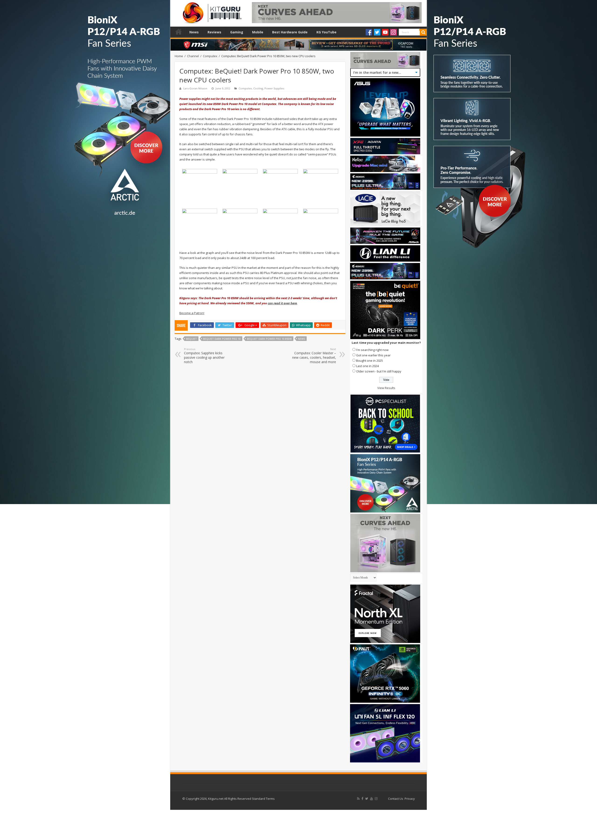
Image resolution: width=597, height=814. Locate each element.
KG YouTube (326, 32)
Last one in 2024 (367, 366)
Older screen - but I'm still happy (378, 371)
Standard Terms (263, 798)
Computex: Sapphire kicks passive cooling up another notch (204, 355)
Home (179, 31)
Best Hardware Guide (290, 32)
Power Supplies (274, 88)
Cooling (258, 88)
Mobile (257, 32)
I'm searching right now (372, 350)
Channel (193, 56)
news (301, 338)
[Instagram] (393, 32)
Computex (210, 56)
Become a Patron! (191, 313)
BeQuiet (191, 338)
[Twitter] (377, 32)
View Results (386, 388)
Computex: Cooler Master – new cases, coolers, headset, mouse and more (314, 355)
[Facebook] (369, 32)
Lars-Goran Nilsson (195, 88)
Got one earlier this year (373, 355)
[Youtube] (385, 32)
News (194, 32)
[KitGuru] (211, 11)
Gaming (236, 32)
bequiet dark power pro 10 (222, 338)
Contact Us (395, 798)
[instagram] (376, 798)
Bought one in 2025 (369, 360)
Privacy (410, 798)
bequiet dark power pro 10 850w (269, 338)
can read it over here (282, 303)
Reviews (214, 32)
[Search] (423, 32)
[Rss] (358, 798)
